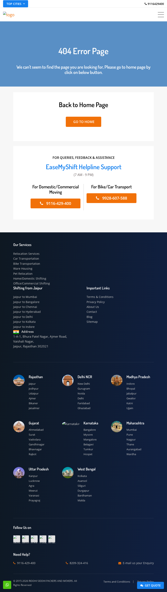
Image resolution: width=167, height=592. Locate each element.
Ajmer (32, 398)
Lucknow (34, 481)
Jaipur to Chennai (25, 307)
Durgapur (83, 490)
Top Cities (14, 4)
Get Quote (152, 585)
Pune (129, 434)
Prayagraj (34, 500)
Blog (89, 317)
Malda (81, 500)
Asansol (82, 481)
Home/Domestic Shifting (29, 278)
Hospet (88, 454)
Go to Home (83, 122)
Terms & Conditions (100, 297)
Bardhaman (85, 495)
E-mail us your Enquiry (138, 563)
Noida (81, 393)
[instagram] (43, 538)
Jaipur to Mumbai (25, 297)
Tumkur (88, 449)
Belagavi (88, 444)
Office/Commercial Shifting (31, 283)
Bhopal (130, 388)
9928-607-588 (114, 198)
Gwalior (131, 398)
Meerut (33, 490)
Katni (129, 403)
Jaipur (32, 384)
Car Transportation (26, 258)
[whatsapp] (51, 538)
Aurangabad (133, 449)
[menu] (161, 14)
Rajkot (32, 454)
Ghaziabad (84, 408)
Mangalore (90, 439)
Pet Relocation (23, 274)
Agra (31, 486)
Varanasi (34, 495)
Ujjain (129, 408)
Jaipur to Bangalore (26, 302)
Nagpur (131, 439)
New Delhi (84, 384)
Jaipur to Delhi (23, 317)
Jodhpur (33, 388)
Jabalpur (131, 393)
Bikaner (33, 403)
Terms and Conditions (116, 581)
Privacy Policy (96, 302)
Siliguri (82, 486)
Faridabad (84, 403)
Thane (130, 444)
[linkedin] (34, 538)
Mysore (88, 434)
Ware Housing (22, 268)
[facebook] (16, 538)
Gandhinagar (36, 444)
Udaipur (33, 393)
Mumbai (131, 430)
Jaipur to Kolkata (24, 322)
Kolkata (82, 476)
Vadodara (35, 439)
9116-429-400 (58, 203)
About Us (93, 307)
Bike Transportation (26, 264)
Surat (32, 434)
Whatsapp (7, 585)
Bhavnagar (35, 449)
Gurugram (84, 388)
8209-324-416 (78, 563)
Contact (92, 312)
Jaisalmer (34, 408)
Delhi (81, 398)
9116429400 (155, 4)
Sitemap (92, 322)
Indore (130, 384)
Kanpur (33, 476)
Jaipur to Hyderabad (27, 312)
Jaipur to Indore (24, 327)
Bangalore (90, 430)
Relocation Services (26, 254)
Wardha (131, 454)
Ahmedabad (36, 430)
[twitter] (25, 538)
